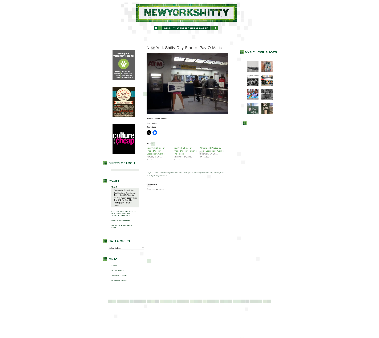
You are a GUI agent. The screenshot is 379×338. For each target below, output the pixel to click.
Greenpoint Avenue (203, 172)
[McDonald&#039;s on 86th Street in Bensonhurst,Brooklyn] (265, 85)
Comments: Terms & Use (124, 190)
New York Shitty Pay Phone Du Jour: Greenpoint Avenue (156, 151)
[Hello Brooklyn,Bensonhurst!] (251, 99)
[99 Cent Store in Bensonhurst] (251, 85)
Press (116, 206)
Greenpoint (188, 172)
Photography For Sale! (123, 203)
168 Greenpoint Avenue (170, 172)
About (114, 187)
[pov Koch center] (251, 71)
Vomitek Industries (120, 221)
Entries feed (117, 270)
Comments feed (119, 275)
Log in (114, 265)
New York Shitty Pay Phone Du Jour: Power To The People (185, 151)
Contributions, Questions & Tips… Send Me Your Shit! (124, 194)
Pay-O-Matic (162, 175)
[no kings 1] (265, 113)
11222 (155, 172)
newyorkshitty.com (189, 18)
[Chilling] (265, 99)
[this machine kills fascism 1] (251, 113)
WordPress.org (119, 280)
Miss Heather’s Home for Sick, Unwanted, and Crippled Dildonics (123, 213)
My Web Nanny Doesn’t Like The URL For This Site (125, 199)
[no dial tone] (265, 71)
